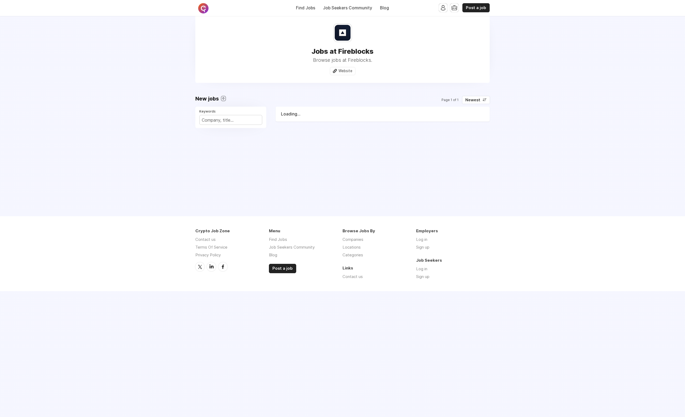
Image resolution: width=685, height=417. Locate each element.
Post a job (476, 7)
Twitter (199, 266)
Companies (352, 239)
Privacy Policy (208, 254)
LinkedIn (211, 266)
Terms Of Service (211, 247)
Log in (421, 239)
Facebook (222, 266)
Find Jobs (305, 7)
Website (345, 71)
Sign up (422, 247)
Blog (384, 7)
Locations (351, 247)
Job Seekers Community (347, 7)
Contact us (205, 239)
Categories (352, 254)
